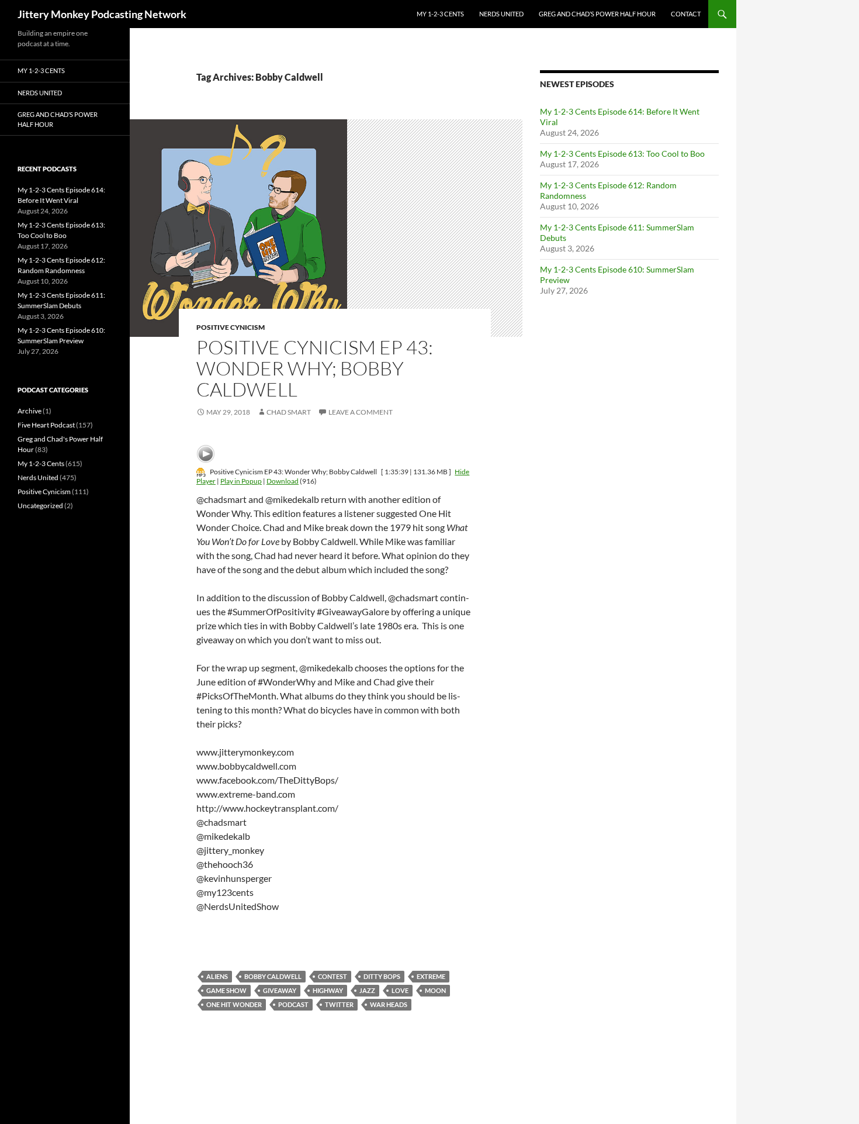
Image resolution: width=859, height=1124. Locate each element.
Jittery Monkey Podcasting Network (102, 14)
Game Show (226, 990)
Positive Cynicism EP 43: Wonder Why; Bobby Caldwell (314, 368)
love (400, 990)
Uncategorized (40, 505)
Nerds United (501, 14)
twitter (339, 1004)
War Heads (388, 1004)
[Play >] (205, 453)
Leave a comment (360, 412)
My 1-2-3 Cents (440, 14)
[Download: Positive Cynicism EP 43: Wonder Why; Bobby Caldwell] (201, 471)
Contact (686, 14)
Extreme (431, 976)
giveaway (279, 990)
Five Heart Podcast (46, 424)
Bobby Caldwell (273, 976)
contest (332, 976)
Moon (435, 990)
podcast (293, 1004)
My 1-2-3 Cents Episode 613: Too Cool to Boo (622, 153)
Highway (328, 990)
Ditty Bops (381, 976)
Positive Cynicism (230, 327)
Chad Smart (288, 412)
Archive (29, 410)
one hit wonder (234, 1004)
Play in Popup (241, 481)
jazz (367, 990)
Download (282, 481)
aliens (217, 976)
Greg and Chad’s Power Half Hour (597, 14)
